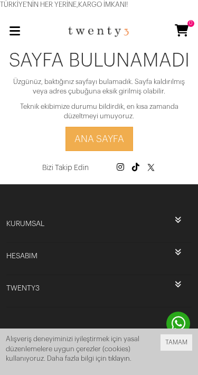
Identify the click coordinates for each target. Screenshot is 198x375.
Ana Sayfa (99, 139)
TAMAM (176, 342)
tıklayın (119, 358)
